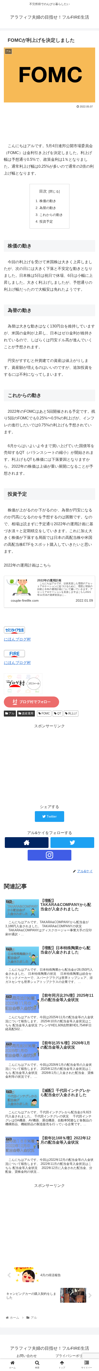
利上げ (72, 713)
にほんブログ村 (17, 639)
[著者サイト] (27, 842)
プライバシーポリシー (72, 1356)
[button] (89, 770)
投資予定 (46, 221)
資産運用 (27, 713)
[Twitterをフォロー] (72, 842)
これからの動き (51, 215)
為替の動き (47, 208)
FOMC (45, 713)
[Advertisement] (49, 124)
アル (11, 713)
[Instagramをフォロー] (49, 855)
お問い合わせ (27, 1356)
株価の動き (47, 201)
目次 (43, 191)
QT (58, 713)
